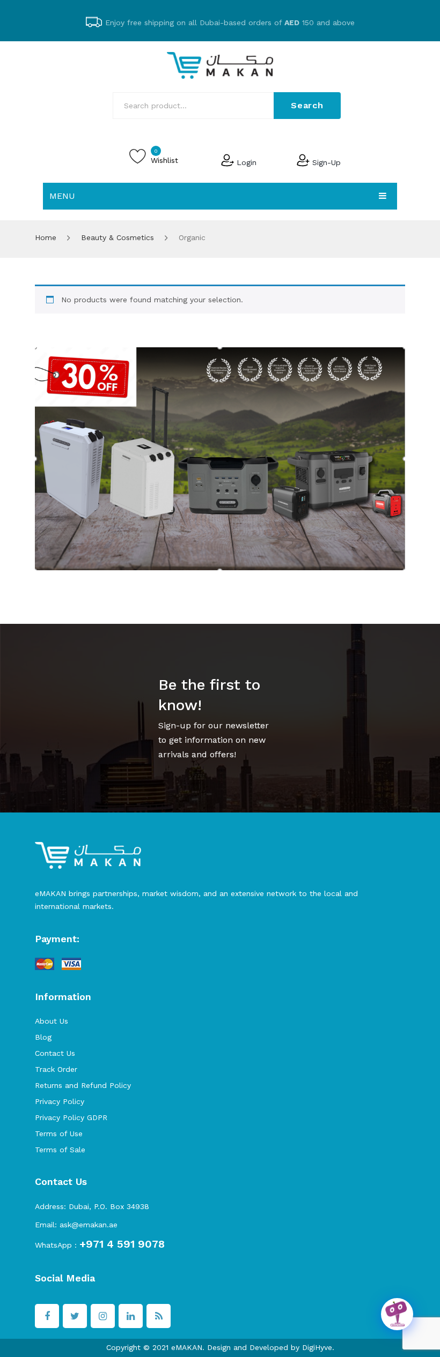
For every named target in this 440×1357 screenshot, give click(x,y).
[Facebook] (47, 1316)
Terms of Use (59, 1133)
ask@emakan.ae (89, 1224)
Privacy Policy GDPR (71, 1117)
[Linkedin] (131, 1316)
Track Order (56, 1069)
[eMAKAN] (220, 64)
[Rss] (158, 1316)
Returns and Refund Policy (83, 1085)
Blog (43, 1037)
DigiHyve (317, 1347)
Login (246, 162)
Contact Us (55, 1053)
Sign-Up (326, 162)
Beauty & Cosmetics (117, 237)
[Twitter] (75, 1316)
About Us (51, 1021)
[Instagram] (103, 1316)
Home (45, 237)
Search (307, 105)
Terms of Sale (60, 1149)
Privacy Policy (59, 1101)
